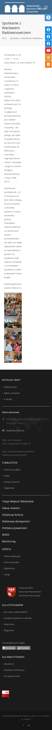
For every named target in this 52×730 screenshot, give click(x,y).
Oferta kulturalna (11, 562)
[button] (48, 17)
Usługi (6, 574)
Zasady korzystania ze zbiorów (18, 618)
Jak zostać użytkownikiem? (16, 612)
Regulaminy (9, 488)
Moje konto (9, 624)
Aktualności (9, 664)
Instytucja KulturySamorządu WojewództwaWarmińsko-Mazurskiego (30, 592)
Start (4, 38)
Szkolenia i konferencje (14, 670)
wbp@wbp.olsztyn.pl (15, 430)
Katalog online (10, 387)
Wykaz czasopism (12, 393)
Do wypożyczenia (12, 676)
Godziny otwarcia (11, 482)
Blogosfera (9, 630)
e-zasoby (8, 399)
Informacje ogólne (12, 469)
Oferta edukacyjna (12, 556)
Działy (6, 475)
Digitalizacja (9, 568)
